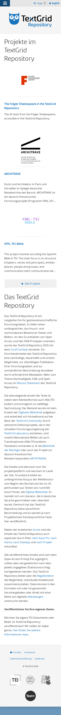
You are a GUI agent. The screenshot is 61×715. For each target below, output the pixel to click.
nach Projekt (44, 542)
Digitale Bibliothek (36, 492)
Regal (41, 3)
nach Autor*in (40, 538)
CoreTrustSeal (19, 349)
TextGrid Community (28, 421)
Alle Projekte (32, 283)
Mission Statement (28, 383)
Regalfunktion (45, 576)
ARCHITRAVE (12, 174)
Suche (36, 529)
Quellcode (39, 658)
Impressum (29, 652)
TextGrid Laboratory (16, 433)
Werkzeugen (35, 596)
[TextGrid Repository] (30, 12)
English (56, 4)
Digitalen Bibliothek (30, 412)
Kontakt (17, 652)
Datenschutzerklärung (21, 658)
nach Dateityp (21, 542)
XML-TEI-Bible (14, 244)
